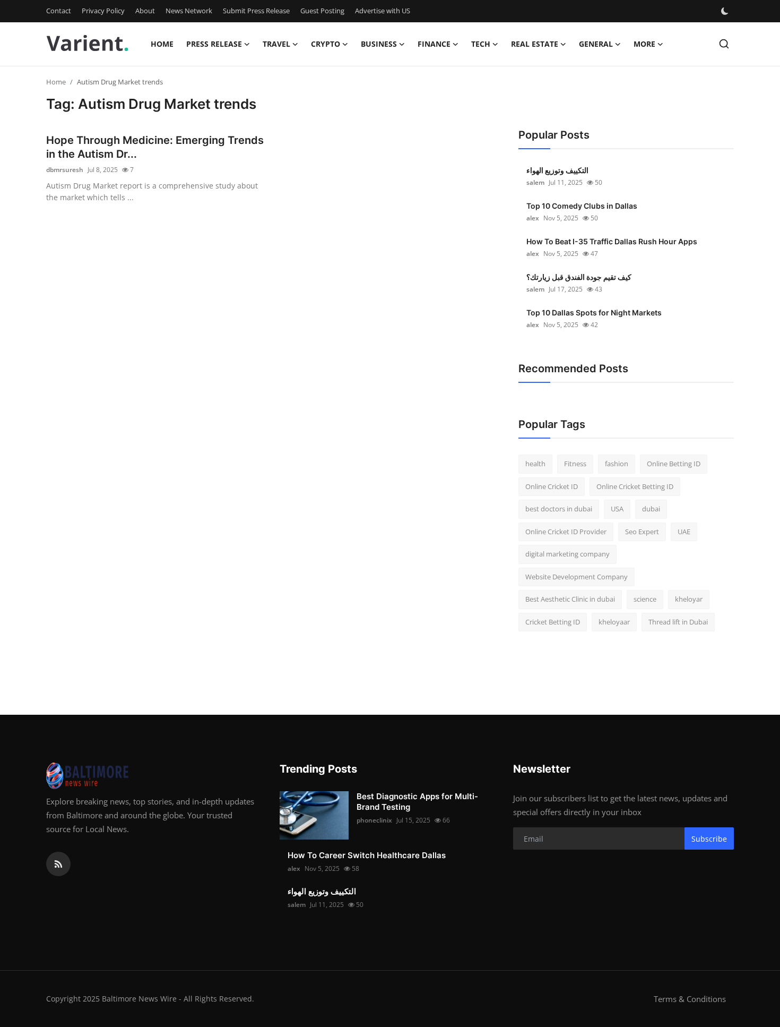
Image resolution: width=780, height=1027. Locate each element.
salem (535, 182)
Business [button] (379, 44)
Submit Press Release (256, 10)
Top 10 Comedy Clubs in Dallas (581, 205)
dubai (651, 509)
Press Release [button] (214, 44)
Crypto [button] (325, 44)
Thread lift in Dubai (678, 622)
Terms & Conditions (690, 999)
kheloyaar (614, 622)
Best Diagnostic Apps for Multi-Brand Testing (417, 801)
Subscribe (709, 839)
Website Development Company (576, 576)
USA (617, 509)
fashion (616, 463)
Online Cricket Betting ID (634, 486)
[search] (724, 44)
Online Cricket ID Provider (565, 531)
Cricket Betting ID (552, 622)
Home (162, 44)
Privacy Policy (103, 10)
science (645, 599)
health (535, 463)
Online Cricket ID (551, 486)
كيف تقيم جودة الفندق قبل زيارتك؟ (578, 276)
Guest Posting (322, 10)
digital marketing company (567, 554)
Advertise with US (382, 10)
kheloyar (689, 599)
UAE (684, 531)
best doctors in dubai (558, 509)
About (145, 10)
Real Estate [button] (534, 44)
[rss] (58, 864)
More (644, 44)
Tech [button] (480, 44)
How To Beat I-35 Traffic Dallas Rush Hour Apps (611, 241)
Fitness (575, 463)
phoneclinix (374, 820)
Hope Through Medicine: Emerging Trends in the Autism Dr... (155, 147)
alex (532, 217)
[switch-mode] (726, 11)
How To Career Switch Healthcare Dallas (367, 855)
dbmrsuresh (64, 169)
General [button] (596, 44)
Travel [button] (276, 44)
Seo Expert (642, 531)
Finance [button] (434, 44)
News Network (189, 10)
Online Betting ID (673, 463)
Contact (58, 10)
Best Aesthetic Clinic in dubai (570, 599)
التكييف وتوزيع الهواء (557, 170)
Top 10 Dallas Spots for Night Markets (594, 312)
